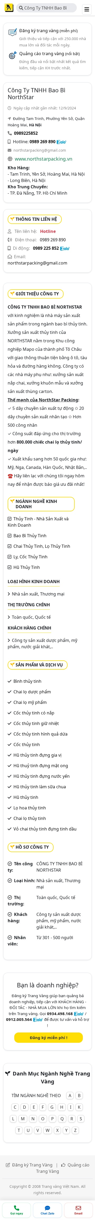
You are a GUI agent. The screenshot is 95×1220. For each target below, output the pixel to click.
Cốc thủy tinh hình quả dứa (40, 734)
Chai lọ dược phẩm (32, 692)
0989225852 (26, 133)
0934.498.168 (60, 1013)
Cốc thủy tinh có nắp (33, 713)
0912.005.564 (19, 1019)
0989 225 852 (46, 248)
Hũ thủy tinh (25, 797)
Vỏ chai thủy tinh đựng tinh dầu (45, 829)
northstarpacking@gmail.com (39, 150)
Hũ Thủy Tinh (26, 567)
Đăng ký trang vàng (48, 30)
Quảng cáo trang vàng (49, 53)
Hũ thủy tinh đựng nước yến (41, 776)
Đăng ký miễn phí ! (48, 1037)
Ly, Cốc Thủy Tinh (30, 557)
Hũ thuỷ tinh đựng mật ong (40, 765)
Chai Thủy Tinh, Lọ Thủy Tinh (41, 546)
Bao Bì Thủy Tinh (29, 536)
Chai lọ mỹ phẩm (30, 702)
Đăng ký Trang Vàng (32, 1165)
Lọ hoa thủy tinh (29, 808)
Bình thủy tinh (27, 681)
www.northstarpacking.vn (43, 159)
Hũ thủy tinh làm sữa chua (39, 787)
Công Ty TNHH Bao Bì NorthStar (43, 8)
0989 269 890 (42, 142)
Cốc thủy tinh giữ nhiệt (36, 723)
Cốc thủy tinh (26, 744)
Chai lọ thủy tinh (29, 818)
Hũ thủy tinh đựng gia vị (37, 755)
